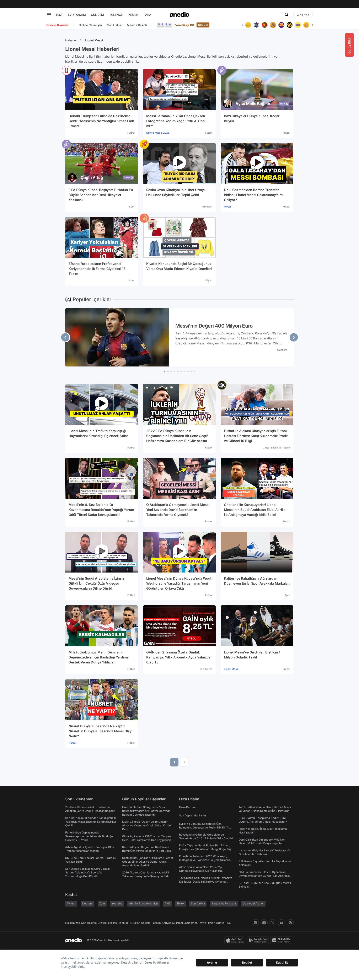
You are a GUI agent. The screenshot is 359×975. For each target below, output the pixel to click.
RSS (228, 922)
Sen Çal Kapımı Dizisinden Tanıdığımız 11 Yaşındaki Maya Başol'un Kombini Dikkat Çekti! (90, 821)
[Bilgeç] (265, 25)
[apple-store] (235, 940)
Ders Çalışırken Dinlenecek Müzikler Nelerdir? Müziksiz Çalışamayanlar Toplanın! (262, 843)
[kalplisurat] (306, 25)
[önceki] (65, 337)
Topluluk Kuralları (129, 922)
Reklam (146, 922)
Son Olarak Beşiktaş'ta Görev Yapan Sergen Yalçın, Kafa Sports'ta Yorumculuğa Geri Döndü (88, 872)
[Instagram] (255, 922)
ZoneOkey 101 (184, 25)
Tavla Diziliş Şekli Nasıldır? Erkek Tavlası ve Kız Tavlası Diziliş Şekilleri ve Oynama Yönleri (205, 881)
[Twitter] (272, 922)
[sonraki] (294, 337)
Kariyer (166, 922)
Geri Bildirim (89, 922)
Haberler (71, 40)
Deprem (87, 903)
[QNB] (248, 25)
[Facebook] (264, 922)
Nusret (72, 742)
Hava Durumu (188, 807)
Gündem (207, 206)
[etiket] (66, 70)
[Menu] (49, 14)
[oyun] (289, 25)
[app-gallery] (282, 940)
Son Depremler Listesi (193, 815)
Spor (132, 206)
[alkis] (298, 25)
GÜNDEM (97, 14)
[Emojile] (281, 25)
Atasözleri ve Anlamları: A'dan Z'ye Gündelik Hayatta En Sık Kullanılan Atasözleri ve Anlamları (201, 870)
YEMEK (133, 14)
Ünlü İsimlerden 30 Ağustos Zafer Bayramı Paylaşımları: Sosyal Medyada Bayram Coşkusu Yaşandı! (146, 810)
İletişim (156, 922)
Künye (220, 922)
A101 (167, 903)
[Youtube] (281, 922)
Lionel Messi (94, 40)
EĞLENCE (116, 14)
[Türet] (256, 25)
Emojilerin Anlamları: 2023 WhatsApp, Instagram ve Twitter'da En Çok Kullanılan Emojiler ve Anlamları (205, 860)
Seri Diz (203, 24)
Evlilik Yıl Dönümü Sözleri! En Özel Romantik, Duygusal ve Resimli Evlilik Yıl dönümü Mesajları (204, 827)
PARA (147, 14)
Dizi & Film (206, 669)
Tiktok (180, 903)
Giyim (208, 280)
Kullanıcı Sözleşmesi (185, 922)
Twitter (71, 903)
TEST (59, 14)
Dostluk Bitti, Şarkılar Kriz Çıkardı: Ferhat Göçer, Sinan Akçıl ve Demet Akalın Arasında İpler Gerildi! (147, 861)
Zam (102, 903)
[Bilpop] (273, 25)
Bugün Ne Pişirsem (223, 903)
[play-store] (258, 940)
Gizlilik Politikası (107, 922)
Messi (227, 206)
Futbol (131, 132)
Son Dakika (198, 903)
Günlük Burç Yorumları (143, 903)
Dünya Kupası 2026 (157, 132)
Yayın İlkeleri (207, 922)
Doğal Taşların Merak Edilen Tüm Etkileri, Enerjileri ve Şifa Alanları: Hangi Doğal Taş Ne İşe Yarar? (205, 849)
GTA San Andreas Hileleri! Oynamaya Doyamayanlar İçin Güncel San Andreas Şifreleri (264, 875)
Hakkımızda (72, 922)
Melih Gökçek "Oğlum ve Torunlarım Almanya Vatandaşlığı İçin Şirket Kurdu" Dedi (147, 825)
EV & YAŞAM (77, 14)
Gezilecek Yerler (253, 903)
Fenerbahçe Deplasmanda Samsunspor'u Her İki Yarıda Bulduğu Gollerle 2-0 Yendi (89, 836)
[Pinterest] (290, 922)
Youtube (117, 903)
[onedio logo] (179, 14)
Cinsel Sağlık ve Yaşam (276, 447)
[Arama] (286, 14)
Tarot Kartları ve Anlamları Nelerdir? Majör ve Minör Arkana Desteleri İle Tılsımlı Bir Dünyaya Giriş (265, 810)
